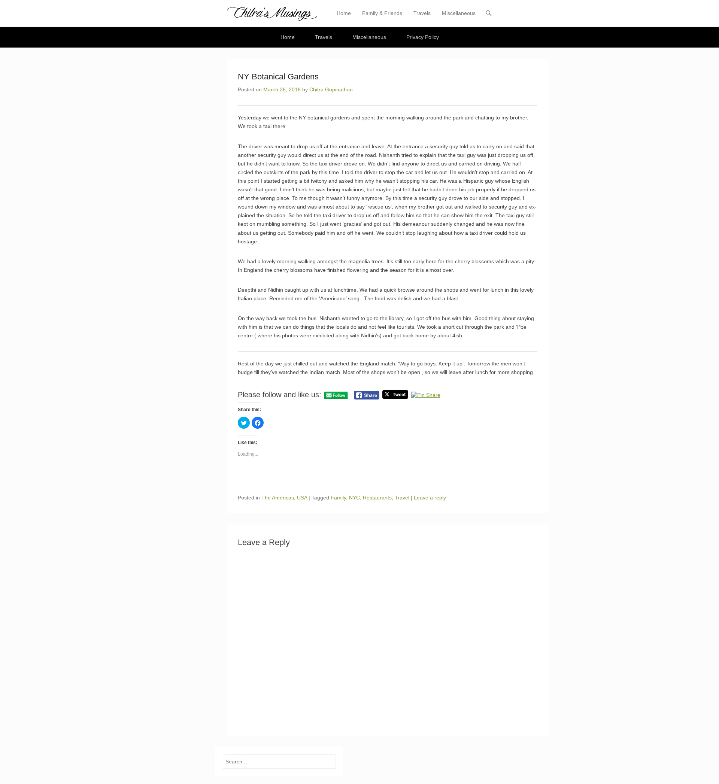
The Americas (277, 498)
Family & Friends (382, 13)
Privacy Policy (422, 37)
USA (302, 498)
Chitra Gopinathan (331, 89)
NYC (354, 498)
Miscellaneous (459, 13)
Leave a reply (430, 498)
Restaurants (377, 498)
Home (344, 13)
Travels (422, 13)
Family (338, 498)
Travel (402, 498)
